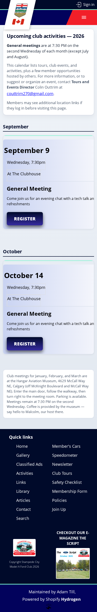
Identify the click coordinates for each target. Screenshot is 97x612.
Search (22, 518)
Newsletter (62, 464)
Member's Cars (66, 446)
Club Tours (62, 473)
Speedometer (65, 455)
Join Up (59, 509)
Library (22, 491)
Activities (24, 473)
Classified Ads (29, 464)
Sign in (89, 4)
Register (25, 219)
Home (22, 446)
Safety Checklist (67, 482)
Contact (23, 509)
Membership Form (69, 491)
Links (21, 482)
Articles (23, 500)
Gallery (23, 455)
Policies (59, 500)
